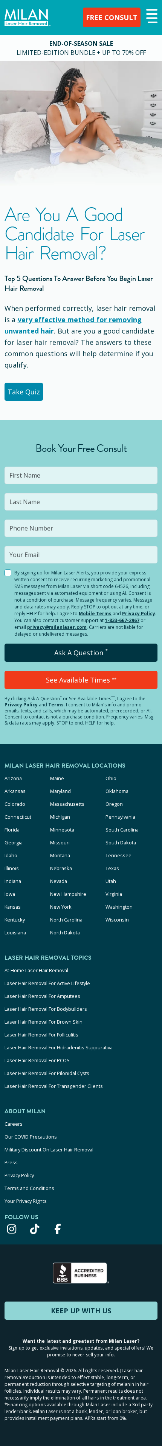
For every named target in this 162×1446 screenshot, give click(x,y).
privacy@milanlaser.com (57, 627)
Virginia (113, 894)
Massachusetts (67, 804)
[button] (150, 16)
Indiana (13, 881)
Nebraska (61, 868)
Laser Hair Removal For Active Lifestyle (47, 983)
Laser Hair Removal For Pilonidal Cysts (47, 1073)
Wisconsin (117, 919)
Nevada (58, 881)
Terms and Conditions (29, 1188)
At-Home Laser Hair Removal (36, 970)
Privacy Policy (138, 613)
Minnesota (62, 829)
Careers (14, 1123)
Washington (119, 906)
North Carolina (66, 919)
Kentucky (15, 919)
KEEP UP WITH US (81, 1310)
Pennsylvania (120, 816)
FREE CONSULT (112, 17)
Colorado (15, 804)
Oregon (114, 804)
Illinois (12, 868)
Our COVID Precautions (31, 1136)
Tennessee (118, 855)
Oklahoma (116, 791)
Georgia (14, 842)
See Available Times (81, 679)
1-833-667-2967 (122, 620)
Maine (57, 778)
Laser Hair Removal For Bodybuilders (46, 1008)
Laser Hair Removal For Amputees (42, 996)
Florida (12, 829)
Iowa (10, 894)
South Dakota (120, 842)
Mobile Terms (95, 613)
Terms (56, 704)
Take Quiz (24, 391)
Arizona (13, 778)
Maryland (60, 791)
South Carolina (122, 829)
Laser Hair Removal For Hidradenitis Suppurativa (59, 1047)
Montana (60, 855)
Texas (112, 868)
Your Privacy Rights (26, 1201)
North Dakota (65, 932)
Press (11, 1162)
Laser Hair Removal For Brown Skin (44, 1021)
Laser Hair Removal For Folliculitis (41, 1034)
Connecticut (18, 816)
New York (61, 906)
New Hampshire (68, 894)
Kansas (13, 906)
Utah (110, 881)
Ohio (110, 778)
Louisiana (15, 932)
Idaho (11, 855)
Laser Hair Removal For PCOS (37, 1060)
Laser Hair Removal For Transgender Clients (54, 1086)
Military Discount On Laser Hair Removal (49, 1149)
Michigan (60, 816)
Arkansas (15, 791)
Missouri (60, 842)
